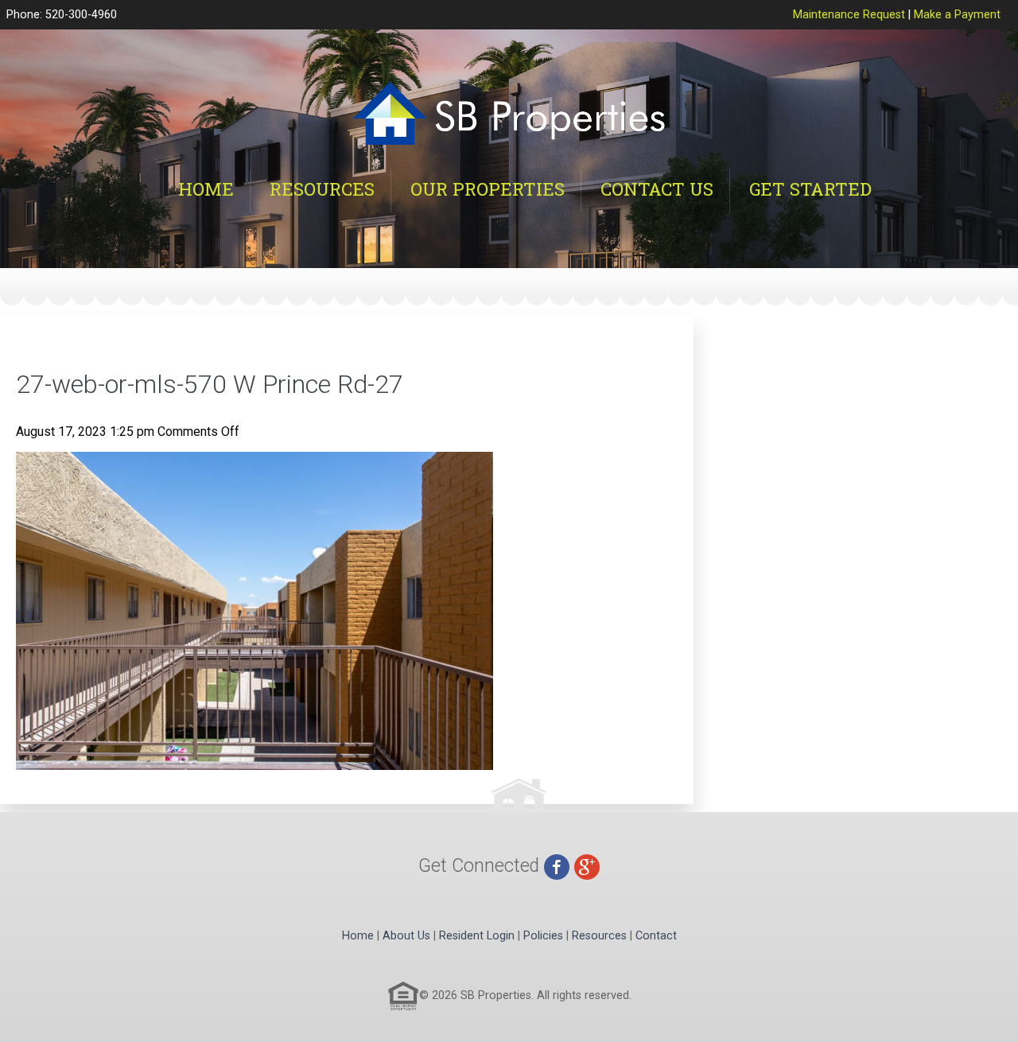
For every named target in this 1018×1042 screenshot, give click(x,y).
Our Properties (487, 188)
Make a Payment (957, 14)
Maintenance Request (849, 14)
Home (206, 188)
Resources (322, 188)
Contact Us (656, 188)
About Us (406, 936)
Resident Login (477, 936)
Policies (543, 936)
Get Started (810, 188)
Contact (656, 936)
